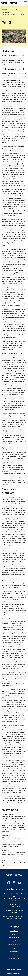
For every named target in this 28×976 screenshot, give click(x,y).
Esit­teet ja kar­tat (14, 934)
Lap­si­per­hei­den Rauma (14, 944)
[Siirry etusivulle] (9, 3)
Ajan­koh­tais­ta (14, 955)
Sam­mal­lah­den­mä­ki (14, 941)
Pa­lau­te (14, 948)
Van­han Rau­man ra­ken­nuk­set (10, 14)
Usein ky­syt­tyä (14, 958)
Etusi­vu (4, 8)
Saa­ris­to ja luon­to (14, 937)
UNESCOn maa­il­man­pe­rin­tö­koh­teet (12, 10)
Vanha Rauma (6, 12)
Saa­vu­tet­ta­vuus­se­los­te (14, 969)
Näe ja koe (11, 8)
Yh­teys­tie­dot (14, 951)
